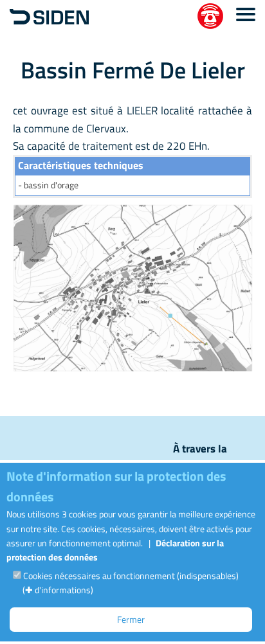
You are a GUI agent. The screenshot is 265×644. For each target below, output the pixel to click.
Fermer (131, 619)
